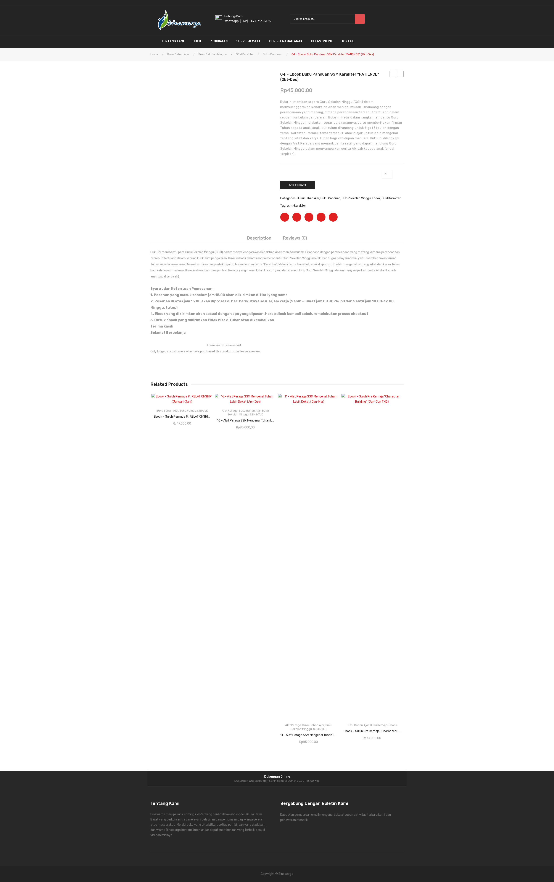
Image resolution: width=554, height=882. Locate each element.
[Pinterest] (308, 217)
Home (154, 54)
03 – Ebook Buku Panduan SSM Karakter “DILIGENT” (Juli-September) (393, 74)
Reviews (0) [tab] (295, 238)
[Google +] (321, 217)
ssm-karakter (296, 206)
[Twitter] (296, 217)
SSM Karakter (245, 54)
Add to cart (297, 184)
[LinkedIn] (333, 217)
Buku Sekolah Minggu (212, 54)
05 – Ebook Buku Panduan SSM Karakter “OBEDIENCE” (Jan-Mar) (400, 74)
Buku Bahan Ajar (178, 54)
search (360, 19)
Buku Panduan (272, 54)
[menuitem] (153, 41)
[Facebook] (284, 217)
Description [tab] (259, 238)
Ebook (376, 198)
